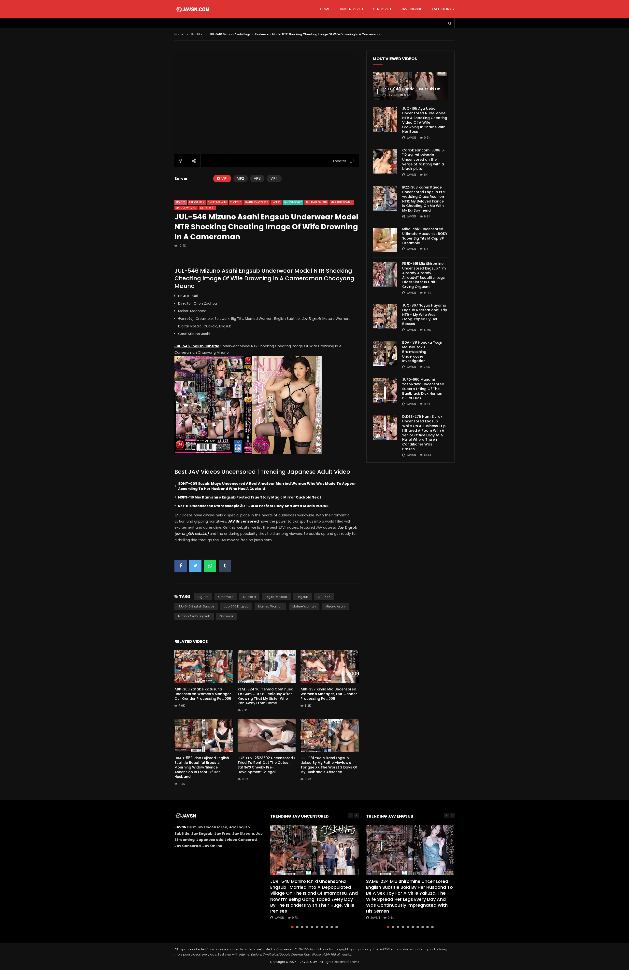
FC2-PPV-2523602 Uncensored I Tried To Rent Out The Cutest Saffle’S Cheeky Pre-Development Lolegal (266, 764)
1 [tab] (292, 927)
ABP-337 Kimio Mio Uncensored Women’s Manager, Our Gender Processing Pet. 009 (328, 694)
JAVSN (180, 827)
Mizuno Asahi (335, 606)
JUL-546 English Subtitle (196, 606)
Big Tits (196, 34)
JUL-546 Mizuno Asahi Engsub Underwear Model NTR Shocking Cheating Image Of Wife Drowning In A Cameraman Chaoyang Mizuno (264, 278)
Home (325, 9)
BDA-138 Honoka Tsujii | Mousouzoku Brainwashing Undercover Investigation (422, 352)
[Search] (450, 23)
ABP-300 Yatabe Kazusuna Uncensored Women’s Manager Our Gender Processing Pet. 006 (202, 694)
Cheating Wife (217, 202)
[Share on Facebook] (180, 566)
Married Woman (342, 202)
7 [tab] (322, 927)
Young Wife (207, 208)
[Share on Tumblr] (225, 566)
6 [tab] (317, 927)
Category (441, 9)
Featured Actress (256, 202)
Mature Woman (186, 208)
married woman (270, 606)
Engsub (302, 597)
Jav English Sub (316, 202)
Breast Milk (196, 202)
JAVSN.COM (308, 962)
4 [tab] (307, 927)
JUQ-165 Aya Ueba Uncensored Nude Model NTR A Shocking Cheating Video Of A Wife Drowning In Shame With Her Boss (424, 120)
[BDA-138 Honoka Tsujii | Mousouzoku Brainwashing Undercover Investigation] (385, 353)
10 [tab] (336, 927)
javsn (391, 95)
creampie (225, 597)
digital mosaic (276, 597)
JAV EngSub (411, 9)
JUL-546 (324, 597)
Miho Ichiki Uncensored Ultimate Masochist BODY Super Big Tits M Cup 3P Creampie (424, 236)
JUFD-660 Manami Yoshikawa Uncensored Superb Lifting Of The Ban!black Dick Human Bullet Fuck (423, 389)
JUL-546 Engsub (236, 606)
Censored (382, 9)
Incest (276, 202)
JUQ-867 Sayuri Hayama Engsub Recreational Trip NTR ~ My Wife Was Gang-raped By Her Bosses (424, 314)
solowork (226, 616)
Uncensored (351, 9)
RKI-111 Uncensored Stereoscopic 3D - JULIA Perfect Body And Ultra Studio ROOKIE (253, 505)
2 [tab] (297, 927)
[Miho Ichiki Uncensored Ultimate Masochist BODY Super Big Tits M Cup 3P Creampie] (385, 240)
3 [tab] (302, 927)
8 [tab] (327, 927)
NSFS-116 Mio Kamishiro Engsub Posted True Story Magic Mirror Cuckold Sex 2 (250, 497)
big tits (203, 597)
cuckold (249, 597)
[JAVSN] (193, 9)
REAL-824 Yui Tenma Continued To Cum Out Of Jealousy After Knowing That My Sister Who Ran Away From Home (265, 696)
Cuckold (235, 202)
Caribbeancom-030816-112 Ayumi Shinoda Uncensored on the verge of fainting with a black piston (424, 159)
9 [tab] (331, 927)
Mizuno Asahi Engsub (194, 616)
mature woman (304, 606)
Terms (354, 962)
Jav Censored (293, 202)
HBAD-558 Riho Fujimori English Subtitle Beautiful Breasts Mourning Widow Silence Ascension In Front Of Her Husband (201, 767)
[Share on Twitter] (195, 566)
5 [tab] (312, 927)
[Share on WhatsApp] (210, 566)
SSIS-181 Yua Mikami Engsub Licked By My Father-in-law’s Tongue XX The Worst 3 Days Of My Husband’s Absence (328, 764)
